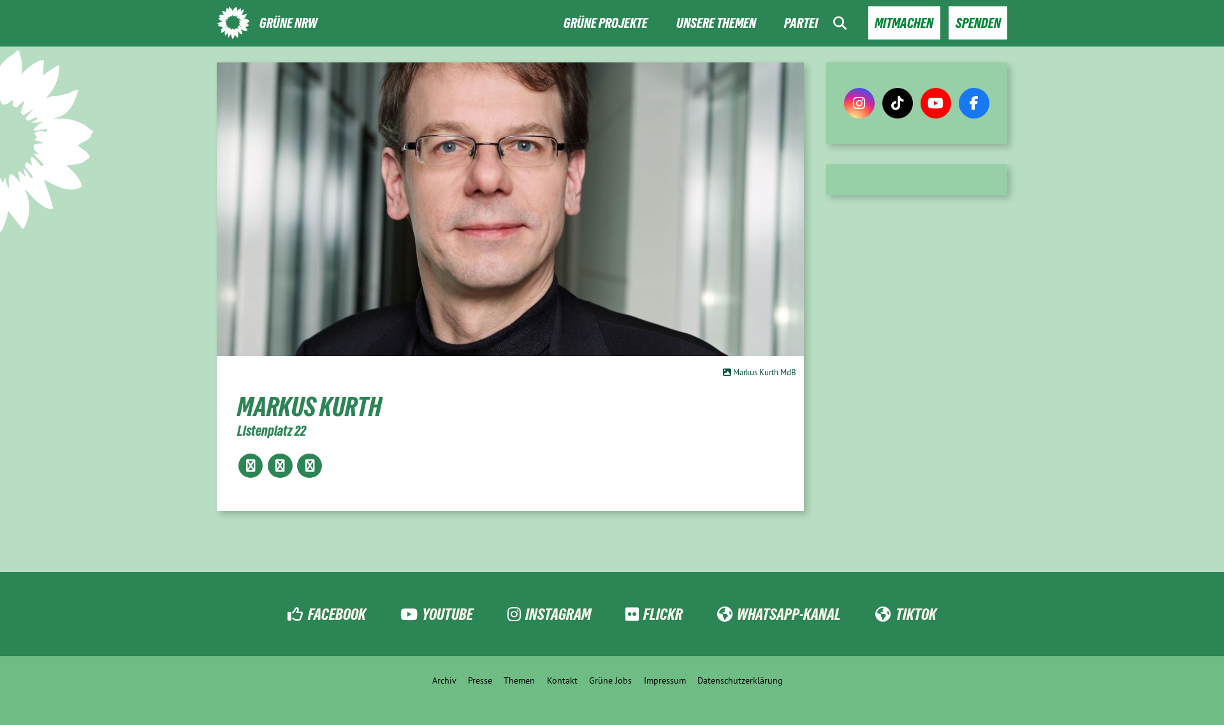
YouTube (447, 614)
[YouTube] (936, 103)
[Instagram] (859, 103)
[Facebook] (974, 103)
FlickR (663, 614)
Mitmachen (904, 23)
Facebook (336, 614)
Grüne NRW (288, 23)
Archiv (444, 680)
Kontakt (562, 680)
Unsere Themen (716, 23)
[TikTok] (897, 103)
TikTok (916, 614)
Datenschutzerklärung (740, 680)
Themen (519, 680)
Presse (480, 680)
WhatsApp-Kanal (789, 614)
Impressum (665, 680)
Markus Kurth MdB (763, 372)
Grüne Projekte (606, 23)
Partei (801, 23)
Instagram (558, 614)
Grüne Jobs (610, 680)
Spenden (978, 23)
